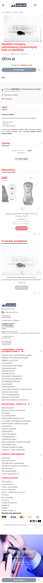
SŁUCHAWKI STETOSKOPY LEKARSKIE (16, 421)
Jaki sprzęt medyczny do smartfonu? (15, 466)
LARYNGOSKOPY (8, 387)
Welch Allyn (6, 458)
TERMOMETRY (7, 432)
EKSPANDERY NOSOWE (11, 382)
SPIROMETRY (7, 426)
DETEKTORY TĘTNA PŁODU (12, 376)
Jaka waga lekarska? (9, 471)
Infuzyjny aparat (18, 12)
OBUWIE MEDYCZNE (10, 392)
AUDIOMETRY (7, 363)
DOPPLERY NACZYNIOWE (12, 379)
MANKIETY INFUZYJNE (10, 397)
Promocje (5, 495)
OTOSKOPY (6, 413)
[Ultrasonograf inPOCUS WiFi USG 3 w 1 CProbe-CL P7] (21, 194)
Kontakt (5, 508)
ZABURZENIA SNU (9, 445)
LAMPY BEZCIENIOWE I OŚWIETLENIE (17, 389)
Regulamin (6, 505)
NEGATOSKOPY (8, 408)
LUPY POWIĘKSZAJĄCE (11, 395)
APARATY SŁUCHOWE (10, 360)
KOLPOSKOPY (7, 384)
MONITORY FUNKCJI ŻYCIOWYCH (14, 400)
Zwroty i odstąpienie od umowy (13, 492)
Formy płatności (7, 484)
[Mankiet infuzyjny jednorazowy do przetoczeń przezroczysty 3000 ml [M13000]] (21, 260)
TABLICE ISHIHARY (9, 429)
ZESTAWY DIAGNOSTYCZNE (12, 447)
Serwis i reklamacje (8, 490)
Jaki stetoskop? (7, 468)
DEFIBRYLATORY (8, 374)
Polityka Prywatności (9, 503)
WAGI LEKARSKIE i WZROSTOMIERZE (16, 442)
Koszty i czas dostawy (10, 487)
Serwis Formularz (8, 511)
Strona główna (6, 12)
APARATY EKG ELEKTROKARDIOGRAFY (17, 355)
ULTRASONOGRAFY (9, 439)
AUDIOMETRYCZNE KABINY (12, 366)
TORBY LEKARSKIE (9, 434)
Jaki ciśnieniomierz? (9, 461)
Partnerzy (5, 500)
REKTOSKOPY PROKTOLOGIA (13, 418)
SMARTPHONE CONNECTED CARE (15, 424)
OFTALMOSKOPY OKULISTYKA (13, 411)
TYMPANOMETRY (8, 437)
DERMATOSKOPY (8, 371)
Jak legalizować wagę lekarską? (13, 463)
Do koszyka (21, 228)
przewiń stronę (21, 562)
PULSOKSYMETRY (8, 416)
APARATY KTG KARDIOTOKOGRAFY (15, 358)
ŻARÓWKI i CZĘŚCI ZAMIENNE (13, 450)
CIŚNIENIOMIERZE (9, 368)
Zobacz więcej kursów (10, 474)
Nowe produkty (7, 497)
